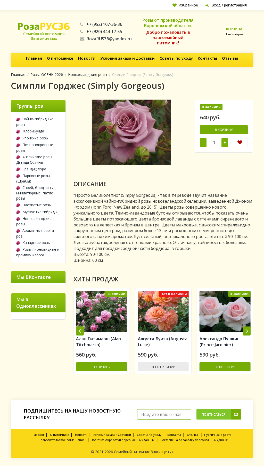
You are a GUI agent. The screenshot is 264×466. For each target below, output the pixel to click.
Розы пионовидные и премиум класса (37, 252)
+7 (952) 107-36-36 (104, 24)
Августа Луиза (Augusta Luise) (101, 341)
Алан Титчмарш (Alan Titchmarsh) (222, 341)
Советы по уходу (176, 58)
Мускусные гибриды (39, 211)
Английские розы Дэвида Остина (34, 159)
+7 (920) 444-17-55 (104, 31)
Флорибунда (33, 131)
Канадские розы (36, 242)
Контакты (207, 58)
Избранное (188, 5)
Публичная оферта (217, 435)
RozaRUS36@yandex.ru (109, 39)
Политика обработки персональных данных (122, 440)
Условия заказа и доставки (127, 58)
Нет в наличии (101, 367)
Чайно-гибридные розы (34, 121)
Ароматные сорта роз (35, 233)
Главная (34, 58)
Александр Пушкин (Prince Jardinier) (158, 341)
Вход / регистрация (229, 5)
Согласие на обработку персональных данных (194, 440)
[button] (80, 331)
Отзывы (230, 58)
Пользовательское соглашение (61, 440)
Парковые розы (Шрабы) (33, 178)
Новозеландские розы (87, 74)
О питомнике (60, 58)
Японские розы (35, 138)
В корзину (224, 130)
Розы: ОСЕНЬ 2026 (46, 74)
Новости (86, 58)
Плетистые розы (37, 204)
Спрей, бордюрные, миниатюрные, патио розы (36, 193)
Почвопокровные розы (34, 147)
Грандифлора (34, 169)
